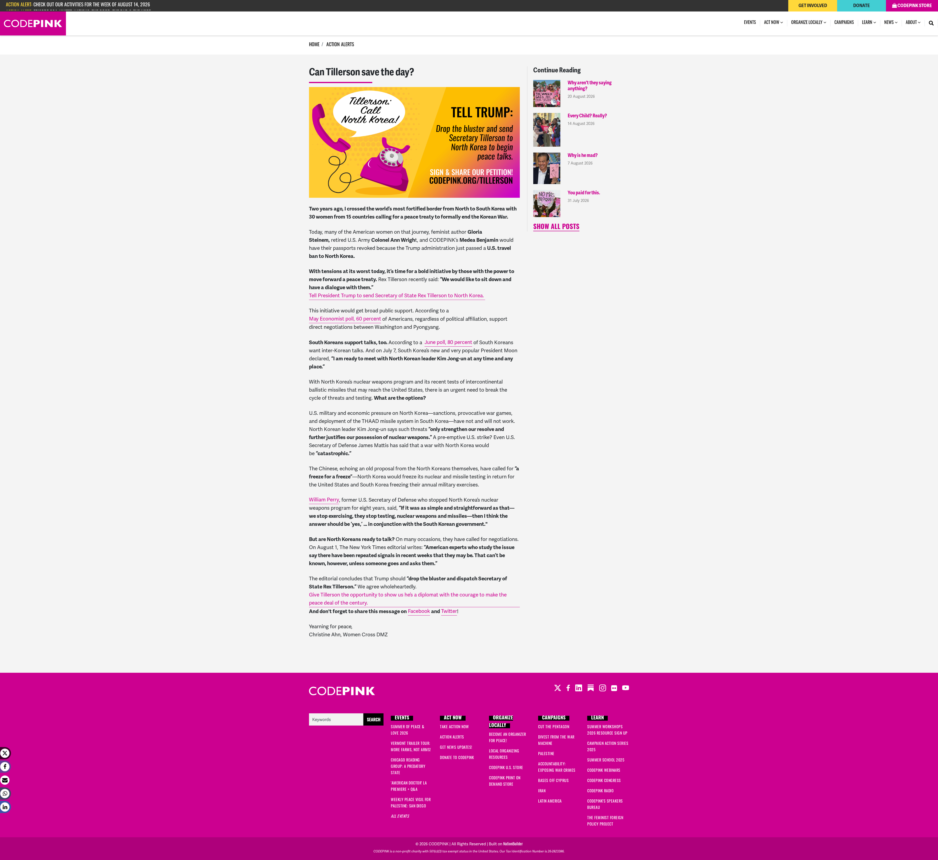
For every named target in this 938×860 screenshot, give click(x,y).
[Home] (33, 23)
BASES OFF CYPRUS (553, 781)
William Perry (324, 499)
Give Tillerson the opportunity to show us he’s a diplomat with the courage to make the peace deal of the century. (408, 599)
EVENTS (402, 718)
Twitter (449, 611)
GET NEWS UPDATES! (456, 748)
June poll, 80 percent (448, 342)
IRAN (541, 791)
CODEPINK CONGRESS (604, 781)
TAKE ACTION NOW (454, 727)
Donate (861, 6)
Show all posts (556, 227)
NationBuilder (513, 844)
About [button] (912, 23)
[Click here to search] (346, 719)
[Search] (931, 23)
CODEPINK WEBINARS (603, 771)
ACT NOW (453, 718)
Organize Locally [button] (807, 23)
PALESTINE (546, 754)
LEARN (597, 718)
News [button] (893, 23)
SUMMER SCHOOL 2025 (605, 760)
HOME (314, 45)
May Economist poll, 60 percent (345, 319)
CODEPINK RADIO (600, 791)
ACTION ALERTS (340, 45)
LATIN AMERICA (550, 802)
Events (750, 23)
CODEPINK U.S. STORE (506, 768)
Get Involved (813, 6)
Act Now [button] (772, 23)
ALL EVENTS (400, 817)
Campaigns (844, 23)
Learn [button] (867, 23)
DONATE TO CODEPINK (457, 758)
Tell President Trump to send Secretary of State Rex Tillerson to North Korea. (397, 295)
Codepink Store (914, 6)
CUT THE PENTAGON (553, 727)
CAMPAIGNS (553, 718)
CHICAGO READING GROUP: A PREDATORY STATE (408, 767)
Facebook (419, 611)
